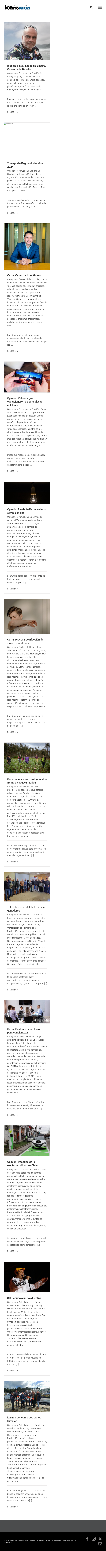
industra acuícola (15, 1451)
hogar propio (38, 309)
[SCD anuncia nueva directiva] (27, 1277)
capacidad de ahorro (17, 292)
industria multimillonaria (31, 432)
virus (21, 703)
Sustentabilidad (14, 1477)
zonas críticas (24, 566)
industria (11, 1325)
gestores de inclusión (31, 1066)
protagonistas (38, 822)
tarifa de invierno (25, 563)
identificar (29, 680)
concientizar (24, 1053)
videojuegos (34, 445)
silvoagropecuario (16, 1471)
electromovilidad (15, 1186)
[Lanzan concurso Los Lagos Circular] (27, 1396)
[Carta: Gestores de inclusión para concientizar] (27, 1011)
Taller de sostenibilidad (29, 964)
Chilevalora (24, 1049)
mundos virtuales (15, 439)
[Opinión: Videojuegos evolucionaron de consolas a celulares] (27, 377)
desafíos (40, 80)
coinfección (13, 663)
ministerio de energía (17, 1205)
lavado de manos (24, 686)
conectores (12, 1179)
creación (33, 1308)
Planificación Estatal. (30, 86)
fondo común (27, 806)
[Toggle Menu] (100, 7)
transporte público (16, 190)
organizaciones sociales (19, 822)
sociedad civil (37, 832)
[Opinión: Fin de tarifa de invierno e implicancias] (27, 493)
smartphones (19, 442)
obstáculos (20, 312)
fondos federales (15, 1195)
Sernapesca (24, 1468)
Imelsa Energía (24, 546)
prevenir (11, 696)
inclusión (33, 1072)
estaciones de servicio (27, 1189)
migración (30, 83)
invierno (11, 686)
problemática (34, 319)
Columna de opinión (35, 1176)
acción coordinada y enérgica (30, 286)
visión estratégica (32, 89)
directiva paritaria (33, 1315)
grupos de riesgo (15, 680)
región (10, 89)
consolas (37, 419)
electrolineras (35, 1182)
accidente (36, 174)
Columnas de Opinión (29, 73)
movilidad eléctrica (37, 1205)
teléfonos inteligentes (17, 445)
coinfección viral (27, 663)
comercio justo (37, 918)
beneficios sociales (29, 1046)
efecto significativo (30, 533)
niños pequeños (14, 690)
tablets (30, 442)
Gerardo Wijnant (37, 941)
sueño (33, 322)
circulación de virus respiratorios (23, 660)
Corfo (36, 1431)
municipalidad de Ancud (28, 819)
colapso (11, 80)
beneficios (21, 1043)
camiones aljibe (14, 796)
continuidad (22, 1308)
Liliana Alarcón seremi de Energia (23, 1454)
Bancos (37, 289)
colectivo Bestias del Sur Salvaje (22, 799)
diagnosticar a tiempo (35, 670)
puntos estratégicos (23, 1222)
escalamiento (13, 1445)
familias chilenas (23, 305)
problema (22, 319)
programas (12, 1089)
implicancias (24, 550)
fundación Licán (20, 809)
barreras (11, 1043)
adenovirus (12, 650)
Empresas (34, 302)
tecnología (40, 442)
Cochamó (37, 184)
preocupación (31, 693)
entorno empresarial (17, 1059)
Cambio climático (32, 76)
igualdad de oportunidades (19, 1069)
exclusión (27, 187)
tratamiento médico (30, 700)
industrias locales (33, 1451)
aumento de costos (16, 527)
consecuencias (32, 667)
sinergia (34, 1335)
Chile (35, 657)
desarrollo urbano (15, 83)
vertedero (18, 89)
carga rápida (27, 1172)
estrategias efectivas (17, 1063)
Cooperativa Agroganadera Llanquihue (25, 921)
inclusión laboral (15, 1076)
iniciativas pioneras (31, 1202)
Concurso (28, 1431)
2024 (28, 174)
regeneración (13, 829)
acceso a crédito (27, 282)
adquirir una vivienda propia (20, 289)
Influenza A (12, 683)
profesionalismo (15, 1328)
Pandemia (37, 690)
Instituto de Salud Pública (31, 683)
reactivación (30, 1328)
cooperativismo (14, 924)
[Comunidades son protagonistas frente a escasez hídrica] (27, 758)
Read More (12, 112)
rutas (42, 1225)
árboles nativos (14, 793)
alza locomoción (15, 184)
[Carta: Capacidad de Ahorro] (27, 246)
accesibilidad (13, 412)
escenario (32, 1059)
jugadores (42, 435)
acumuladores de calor (33, 520)
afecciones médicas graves (32, 650)
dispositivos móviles (26, 422)
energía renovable (15, 536)
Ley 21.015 (29, 1076)
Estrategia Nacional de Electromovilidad (26, 1192)
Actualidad (24, 170)
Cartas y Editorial (27, 279)
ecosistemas (21, 934)
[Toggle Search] (91, 7)
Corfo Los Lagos (31, 924)
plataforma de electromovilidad (22, 1209)
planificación (13, 86)
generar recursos (22, 309)
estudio (31, 1063)
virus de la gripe (32, 703)
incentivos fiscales (32, 1199)
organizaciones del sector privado (29, 1082)
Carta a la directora (25, 299)
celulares (38, 415)
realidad (11, 322)
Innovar (10, 312)
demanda (21, 1056)
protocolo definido (24, 696)
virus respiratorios (36, 706)
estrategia (26, 1445)
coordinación (22, 80)
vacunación (12, 703)
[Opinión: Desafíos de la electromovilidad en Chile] (27, 1140)
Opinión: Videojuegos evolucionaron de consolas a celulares (24, 402)
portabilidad (30, 439)
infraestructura (14, 1202)
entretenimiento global (18, 425)
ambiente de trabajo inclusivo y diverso (25, 1040)
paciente (27, 690)
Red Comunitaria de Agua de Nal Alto (25, 826)
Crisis (32, 80)
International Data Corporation (21, 435)
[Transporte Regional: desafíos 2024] (27, 140)
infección (39, 680)
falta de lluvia (13, 806)
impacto (32, 813)
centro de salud (24, 657)
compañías (36, 1049)
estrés (28, 536)
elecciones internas (23, 1318)
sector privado (23, 322)
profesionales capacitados (29, 1086)
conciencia (12, 1053)
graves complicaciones (31, 677)
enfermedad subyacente (18, 673)
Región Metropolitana (29, 1225)
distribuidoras (13, 533)
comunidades (13, 803)
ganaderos (23, 941)
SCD (27, 1335)
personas (35, 315)
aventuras (25, 412)
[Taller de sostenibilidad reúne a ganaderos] (27, 886)
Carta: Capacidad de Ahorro (24, 275)
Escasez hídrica (38, 803)
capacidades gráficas (23, 415)
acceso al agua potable (32, 790)
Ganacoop (12, 941)
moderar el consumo (28, 559)
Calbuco (28, 184)
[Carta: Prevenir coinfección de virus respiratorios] (27, 616)
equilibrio (32, 934)
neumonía (38, 686)
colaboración (35, 796)
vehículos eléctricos (16, 1228)
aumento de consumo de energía (23, 523)
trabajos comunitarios (17, 836)
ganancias (21, 429)
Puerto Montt (39, 187)
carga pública (13, 1172)
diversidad (41, 1056)
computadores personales (20, 419)
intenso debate (23, 556)
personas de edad (15, 693)
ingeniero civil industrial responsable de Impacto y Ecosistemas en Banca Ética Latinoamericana (26, 947)
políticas (11, 1086)
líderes (38, 1076)
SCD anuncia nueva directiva (24, 1298)
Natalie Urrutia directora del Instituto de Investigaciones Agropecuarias (26, 954)
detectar (20, 670)
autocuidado (13, 653)
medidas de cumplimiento (19, 1079)
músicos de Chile (24, 1325)
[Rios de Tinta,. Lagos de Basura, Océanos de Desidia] (27, 41)
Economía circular (37, 1441)
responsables (25, 1089)
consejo (30, 1305)
